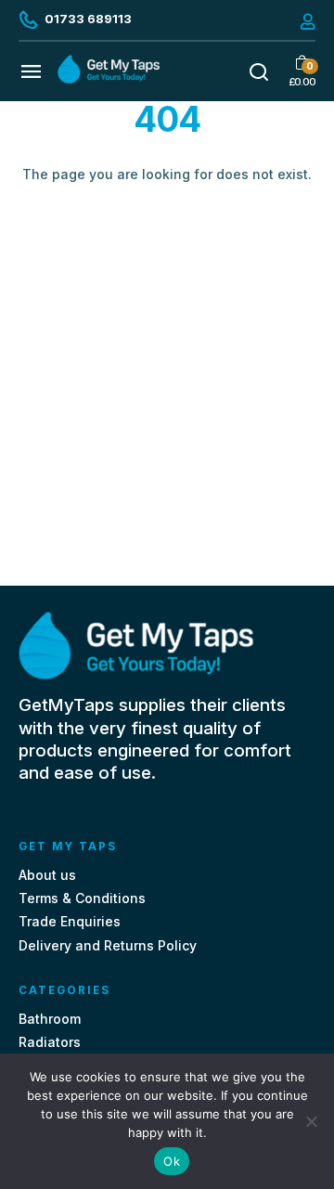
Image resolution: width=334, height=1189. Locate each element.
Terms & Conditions (82, 898)
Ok (171, 1161)
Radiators (50, 1042)
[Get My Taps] (109, 78)
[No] (311, 1121)
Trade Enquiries (70, 921)
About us (47, 875)
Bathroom (50, 1019)
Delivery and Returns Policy (108, 945)
